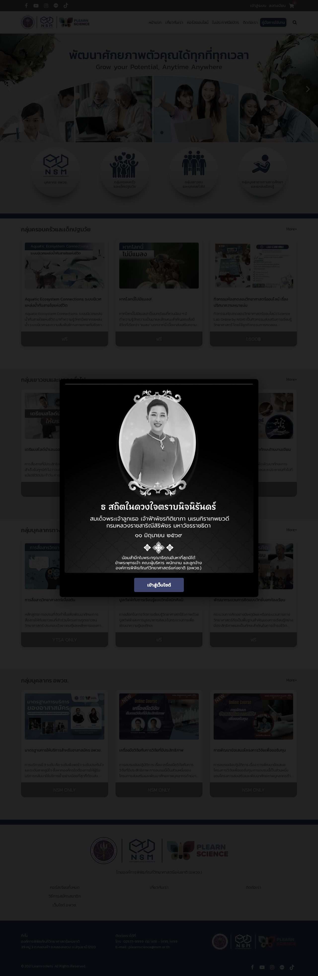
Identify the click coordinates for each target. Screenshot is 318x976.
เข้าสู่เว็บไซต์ (159, 585)
